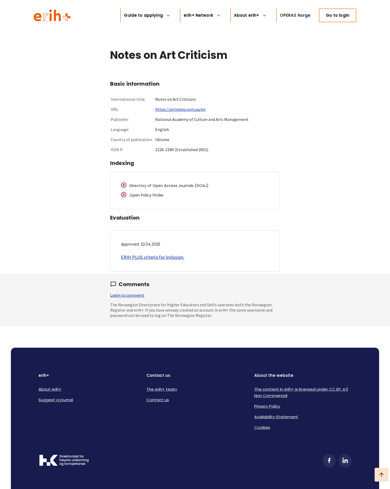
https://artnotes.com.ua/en (180, 109)
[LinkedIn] (345, 461)
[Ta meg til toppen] (381, 475)
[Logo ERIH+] (52, 15)
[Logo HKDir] (63, 461)
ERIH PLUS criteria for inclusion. (152, 257)
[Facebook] (329, 461)
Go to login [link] (337, 15)
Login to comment (127, 295)
